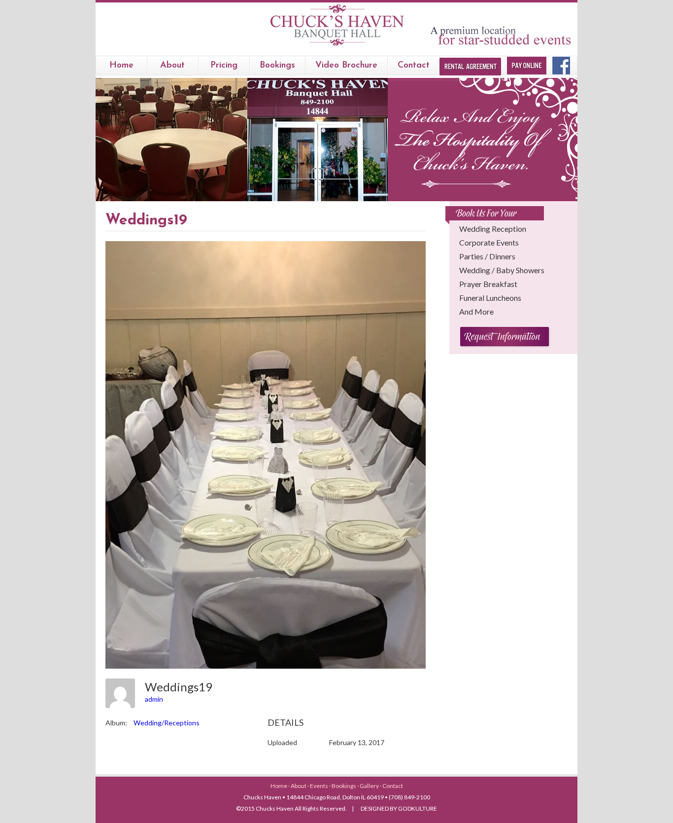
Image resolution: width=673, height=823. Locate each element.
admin (154, 699)
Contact (414, 65)
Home (121, 65)
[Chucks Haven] (336, 46)
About (172, 65)
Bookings (344, 785)
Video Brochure (346, 65)
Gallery (370, 785)
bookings (277, 65)
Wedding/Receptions (167, 722)
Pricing (223, 65)
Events (319, 785)
